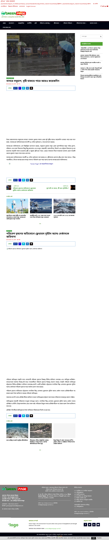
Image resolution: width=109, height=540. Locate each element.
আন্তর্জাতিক (21, 23)
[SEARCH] (101, 36)
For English (7, 27)
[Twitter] (89, 524)
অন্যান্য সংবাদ (93, 23)
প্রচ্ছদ (4, 23)
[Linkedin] (94, 524)
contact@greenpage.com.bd (53, 528)
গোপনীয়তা (4, 6)
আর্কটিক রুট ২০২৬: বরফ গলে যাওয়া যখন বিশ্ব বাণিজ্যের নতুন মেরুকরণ (40, 216)
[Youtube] (98, 524)
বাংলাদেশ (11, 23)
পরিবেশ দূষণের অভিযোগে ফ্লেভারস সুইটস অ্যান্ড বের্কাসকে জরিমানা (24, 189)
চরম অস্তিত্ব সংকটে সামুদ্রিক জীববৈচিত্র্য (17, 440)
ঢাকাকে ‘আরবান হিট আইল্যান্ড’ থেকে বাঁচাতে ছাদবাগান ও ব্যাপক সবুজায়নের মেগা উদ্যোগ (90, 57)
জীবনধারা (56, 23)
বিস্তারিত (99, 538)
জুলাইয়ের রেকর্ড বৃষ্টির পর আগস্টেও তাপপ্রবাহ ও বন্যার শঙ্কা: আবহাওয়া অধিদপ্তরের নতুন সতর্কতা (16, 217)
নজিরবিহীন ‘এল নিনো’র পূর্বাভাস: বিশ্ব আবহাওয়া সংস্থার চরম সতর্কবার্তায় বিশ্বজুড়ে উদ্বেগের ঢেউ (90, 49)
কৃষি (36, 23)
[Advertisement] (77, 14)
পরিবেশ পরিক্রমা (67, 23)
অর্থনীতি (29, 23)
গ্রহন (93, 538)
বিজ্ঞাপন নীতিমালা (13, 6)
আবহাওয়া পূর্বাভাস (10, 78)
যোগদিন (96, 4)
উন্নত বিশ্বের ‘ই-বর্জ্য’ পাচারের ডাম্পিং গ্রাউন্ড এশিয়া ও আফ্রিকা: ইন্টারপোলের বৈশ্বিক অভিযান (64, 442)
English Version (31, 6)
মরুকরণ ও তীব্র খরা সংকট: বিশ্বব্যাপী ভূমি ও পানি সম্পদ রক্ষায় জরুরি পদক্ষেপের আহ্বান (91, 69)
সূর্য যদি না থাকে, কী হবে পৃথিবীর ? (57, 188)
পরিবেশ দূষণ (9, 230)
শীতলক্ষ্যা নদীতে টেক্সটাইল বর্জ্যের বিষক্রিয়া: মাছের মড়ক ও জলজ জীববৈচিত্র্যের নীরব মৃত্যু (39, 442)
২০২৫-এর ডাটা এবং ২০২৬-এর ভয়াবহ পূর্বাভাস (64, 216)
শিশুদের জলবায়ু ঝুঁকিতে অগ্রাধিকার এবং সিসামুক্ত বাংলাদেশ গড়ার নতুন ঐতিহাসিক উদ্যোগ (91, 77)
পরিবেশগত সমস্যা (80, 23)
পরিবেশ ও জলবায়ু (44, 23)
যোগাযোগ (22, 6)
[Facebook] (85, 524)
